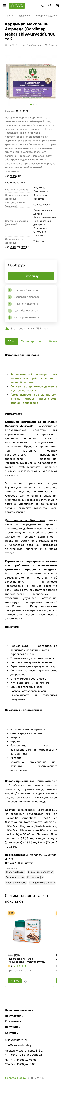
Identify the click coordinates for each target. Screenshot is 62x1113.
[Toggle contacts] (42, 5)
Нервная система (16, 882)
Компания (12, 1021)
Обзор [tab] (12, 341)
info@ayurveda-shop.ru (20, 1045)
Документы (13, 1026)
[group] (31, 81)
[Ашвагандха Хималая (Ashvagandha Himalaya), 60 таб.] (27, 931)
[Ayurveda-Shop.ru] (17, 5)
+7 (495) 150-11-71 (16, 1039)
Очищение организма (42, 882)
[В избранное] (25, 981)
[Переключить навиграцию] (4, 5)
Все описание (13, 175)
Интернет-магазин (18, 1010)
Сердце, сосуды (15, 877)
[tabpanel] (31, 619)
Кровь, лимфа (35, 877)
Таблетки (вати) (15, 872)
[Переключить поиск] (50, 5)
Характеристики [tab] (32, 341)
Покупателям (14, 1016)
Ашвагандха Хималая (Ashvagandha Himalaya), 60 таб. (26, 960)
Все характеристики (17, 246)
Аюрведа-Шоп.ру (15, 1078)
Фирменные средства (40, 872)
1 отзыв (13, 45)
